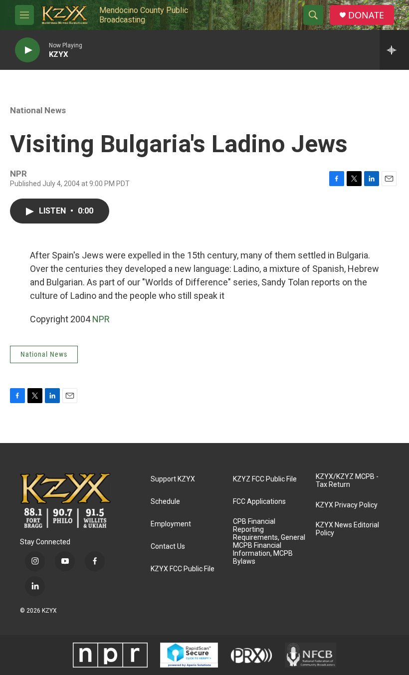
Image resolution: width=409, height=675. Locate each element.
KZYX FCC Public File (182, 569)
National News (38, 110)
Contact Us (168, 546)
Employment (171, 524)
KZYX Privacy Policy (347, 505)
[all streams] (394, 50)
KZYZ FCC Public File (265, 479)
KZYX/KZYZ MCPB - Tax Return (347, 480)
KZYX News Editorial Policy (347, 529)
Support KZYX (173, 479)
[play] (27, 50)
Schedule (165, 501)
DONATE (366, 15)
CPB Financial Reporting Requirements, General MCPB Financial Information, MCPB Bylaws (269, 541)
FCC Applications (259, 501)
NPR (101, 319)
